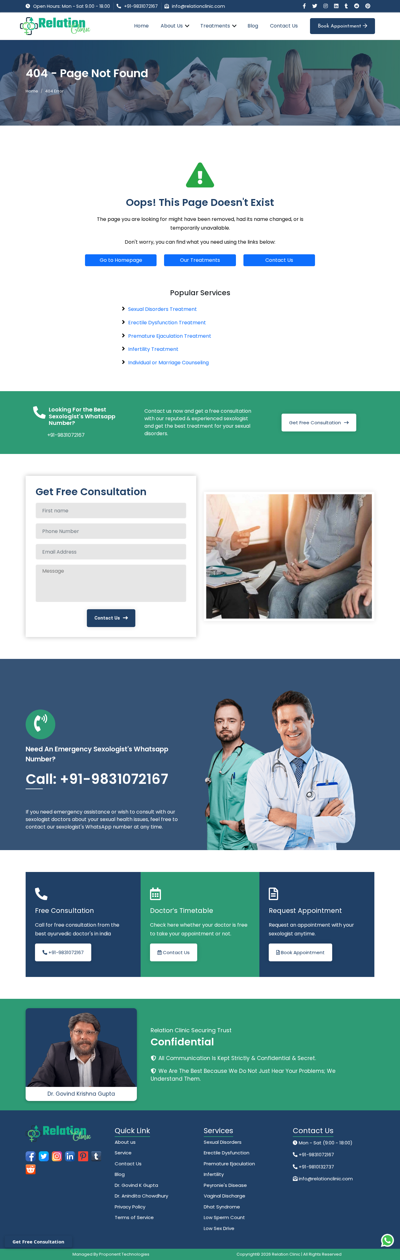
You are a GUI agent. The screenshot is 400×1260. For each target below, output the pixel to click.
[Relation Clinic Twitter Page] (315, 6)
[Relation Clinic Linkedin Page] (337, 6)
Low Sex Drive (219, 1228)
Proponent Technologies (124, 1254)
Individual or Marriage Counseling (168, 362)
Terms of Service (134, 1217)
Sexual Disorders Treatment (162, 309)
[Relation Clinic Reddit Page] (357, 6)
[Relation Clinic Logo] (55, 25)
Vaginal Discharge (224, 1196)
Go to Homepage (121, 260)
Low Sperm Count (224, 1217)
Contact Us (284, 25)
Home (141, 25)
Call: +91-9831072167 (97, 779)
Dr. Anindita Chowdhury (141, 1196)
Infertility (214, 1174)
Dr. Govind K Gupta (136, 1185)
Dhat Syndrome (222, 1206)
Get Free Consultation (315, 422)
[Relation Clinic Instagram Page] (326, 6)
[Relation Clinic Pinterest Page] (368, 6)
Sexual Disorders (223, 1142)
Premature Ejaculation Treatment (169, 336)
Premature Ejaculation (229, 1163)
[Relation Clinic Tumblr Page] (347, 6)
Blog (253, 25)
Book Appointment (340, 26)
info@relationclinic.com (198, 6)
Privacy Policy (130, 1206)
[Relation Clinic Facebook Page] (305, 6)
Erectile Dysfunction (226, 1152)
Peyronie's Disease (225, 1185)
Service (123, 1152)
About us (125, 1142)
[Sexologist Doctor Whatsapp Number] (387, 1240)
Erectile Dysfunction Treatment (167, 322)
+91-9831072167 (141, 6)
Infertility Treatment (153, 349)
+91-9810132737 (316, 1166)
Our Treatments (200, 260)
